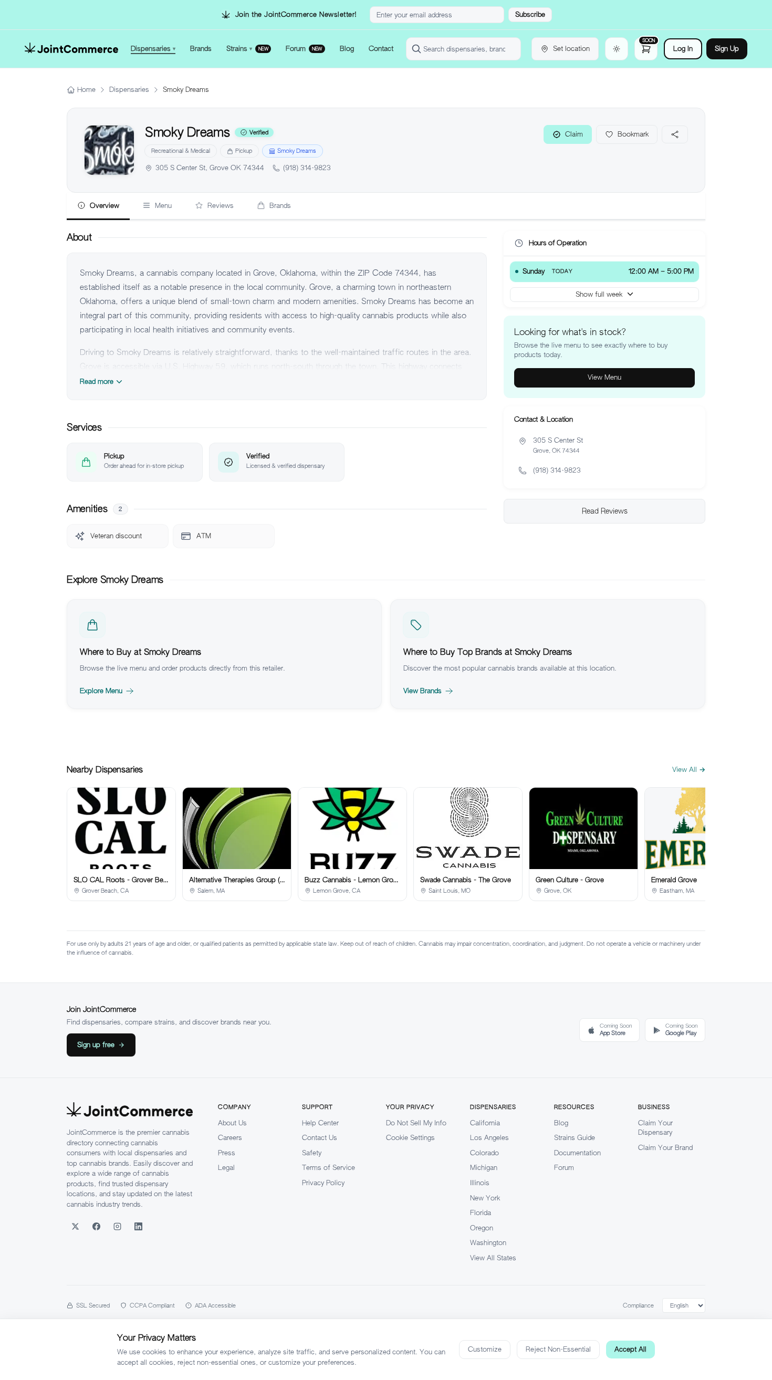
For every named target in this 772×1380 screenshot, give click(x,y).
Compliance (638, 1305)
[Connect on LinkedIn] (138, 1226)
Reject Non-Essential (558, 1349)
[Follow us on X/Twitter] (75, 1226)
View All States (493, 1258)
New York (485, 1198)
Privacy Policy (323, 1183)
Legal (226, 1168)
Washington (488, 1243)
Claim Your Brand (665, 1148)
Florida (480, 1213)
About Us (232, 1123)
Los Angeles (489, 1138)
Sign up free (95, 1045)
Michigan (483, 1168)
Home (86, 89)
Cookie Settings (410, 1138)
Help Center (320, 1123)
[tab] (98, 206)
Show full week (599, 294)
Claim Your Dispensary (655, 1128)
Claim (574, 134)
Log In (683, 49)
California (485, 1123)
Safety (311, 1153)
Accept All (630, 1349)
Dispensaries (129, 89)
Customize (485, 1349)
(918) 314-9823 (307, 168)
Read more (96, 381)
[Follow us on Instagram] (117, 1226)
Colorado (484, 1153)
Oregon (481, 1228)
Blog (561, 1123)
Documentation (577, 1153)
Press (226, 1153)
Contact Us (319, 1138)
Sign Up (727, 49)
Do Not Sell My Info (416, 1123)
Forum (564, 1168)
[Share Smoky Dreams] (675, 134)
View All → (688, 769)
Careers (230, 1138)
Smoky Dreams (296, 151)
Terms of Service (328, 1168)
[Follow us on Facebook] (96, 1226)
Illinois (479, 1183)
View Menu (604, 377)
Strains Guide (574, 1138)
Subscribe (530, 14)
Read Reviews (605, 511)
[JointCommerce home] (71, 49)
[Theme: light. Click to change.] (616, 48)
